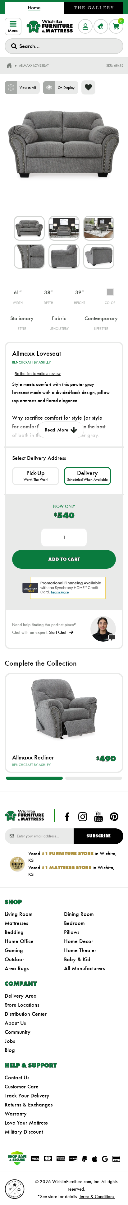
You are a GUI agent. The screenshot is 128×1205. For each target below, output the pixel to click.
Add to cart (64, 559)
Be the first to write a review (38, 374)
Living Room (19, 914)
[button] (34, 778)
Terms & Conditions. (97, 1196)
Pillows (71, 932)
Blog (10, 1050)
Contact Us (17, 1077)
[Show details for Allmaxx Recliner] (64, 709)
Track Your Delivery (27, 1095)
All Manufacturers (84, 968)
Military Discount (24, 1131)
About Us (15, 1022)
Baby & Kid (77, 959)
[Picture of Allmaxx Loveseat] (29, 228)
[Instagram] (82, 817)
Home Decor (78, 941)
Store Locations (22, 1004)
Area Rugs (17, 968)
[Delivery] (87, 476)
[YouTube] (98, 817)
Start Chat (57, 632)
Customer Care (22, 1086)
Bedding (14, 932)
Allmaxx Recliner (33, 757)
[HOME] (9, 66)
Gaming (14, 950)
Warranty (16, 1113)
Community (17, 1032)
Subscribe (98, 836)
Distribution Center (26, 1013)
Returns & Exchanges (29, 1104)
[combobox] (64, 46)
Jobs (10, 1041)
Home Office (19, 941)
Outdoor (14, 959)
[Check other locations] (35, 476)
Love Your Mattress (26, 1122)
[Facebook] (67, 817)
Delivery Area (21, 995)
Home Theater (80, 950)
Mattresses (16, 923)
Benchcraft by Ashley (31, 362)
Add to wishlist (88, 87)
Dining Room (79, 914)
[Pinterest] (114, 817)
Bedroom (74, 923)
